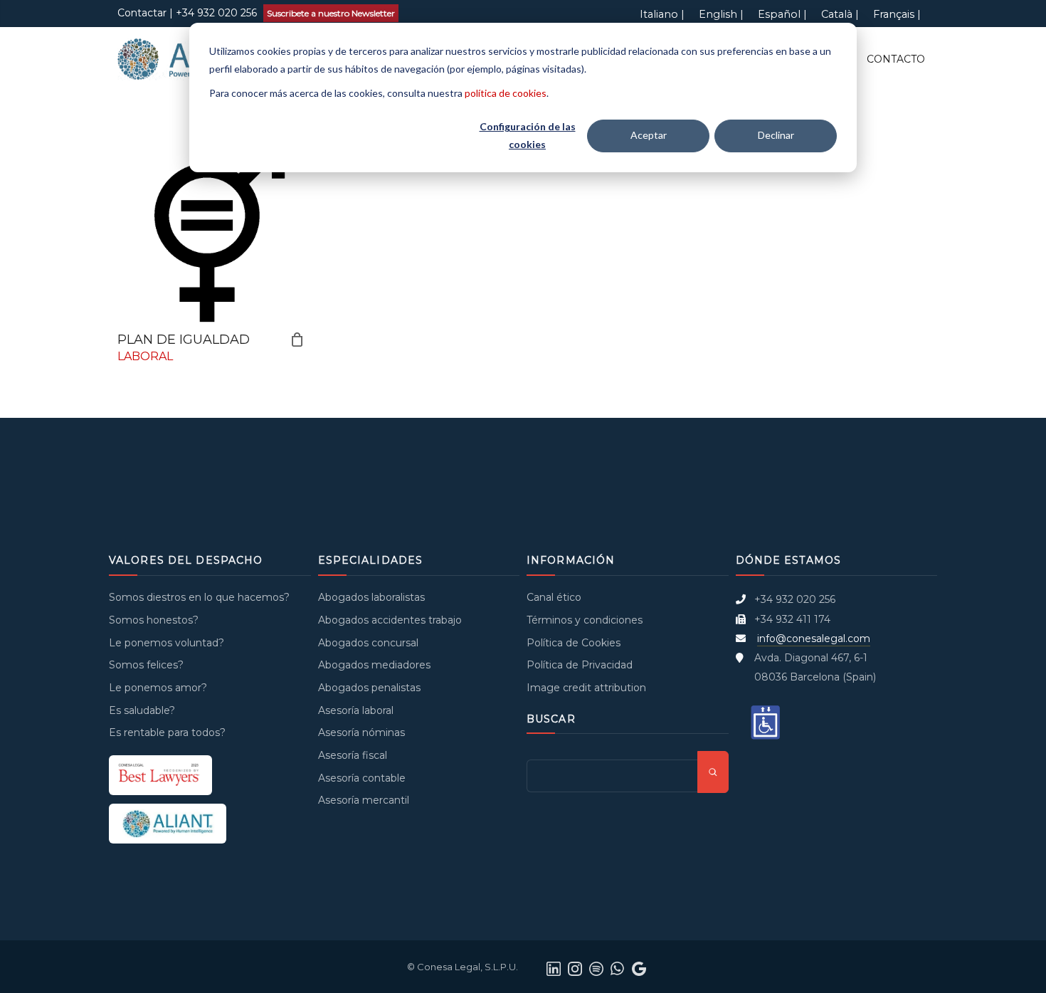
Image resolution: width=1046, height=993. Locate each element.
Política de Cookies (573, 642)
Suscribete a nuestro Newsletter (331, 13)
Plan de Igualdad (183, 339)
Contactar (142, 12)
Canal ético (554, 597)
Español (779, 14)
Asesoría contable (362, 778)
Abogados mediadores (374, 664)
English (718, 14)
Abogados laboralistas (371, 597)
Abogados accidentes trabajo (390, 620)
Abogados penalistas (369, 687)
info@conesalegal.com (813, 638)
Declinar (776, 135)
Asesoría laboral (355, 710)
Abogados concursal (368, 642)
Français (893, 14)
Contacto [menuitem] (896, 59)
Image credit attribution (586, 687)
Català (836, 14)
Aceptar (648, 135)
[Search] (713, 772)
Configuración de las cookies (528, 135)
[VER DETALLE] (211, 229)
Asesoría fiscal (352, 755)
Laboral (145, 356)
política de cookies (505, 93)
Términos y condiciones (585, 620)
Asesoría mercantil (363, 800)
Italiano (659, 14)
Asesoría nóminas (361, 732)
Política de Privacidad (580, 664)
